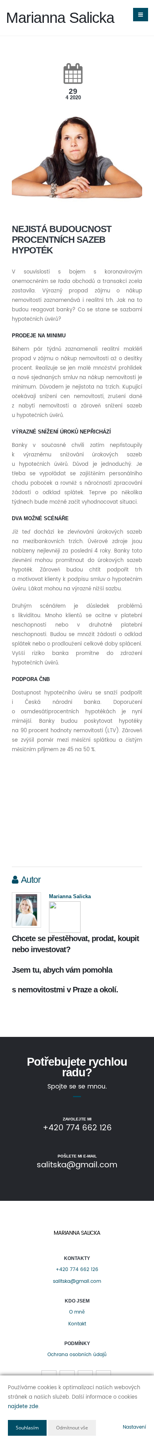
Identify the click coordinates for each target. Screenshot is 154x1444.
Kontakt (77, 1324)
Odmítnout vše (72, 1427)
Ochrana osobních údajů (77, 1354)
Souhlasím (27, 1427)
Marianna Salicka (70, 896)
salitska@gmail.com (77, 1281)
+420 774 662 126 (77, 1269)
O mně (77, 1312)
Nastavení (134, 1427)
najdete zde (23, 1407)
